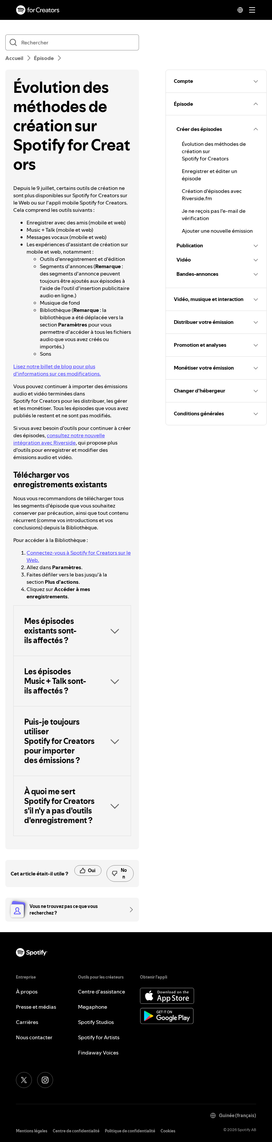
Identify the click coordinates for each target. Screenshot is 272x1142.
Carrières (27, 1022)
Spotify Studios (96, 1022)
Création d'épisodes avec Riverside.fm (212, 194)
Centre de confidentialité (76, 1131)
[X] (24, 1080)
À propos (26, 991)
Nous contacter (34, 1037)
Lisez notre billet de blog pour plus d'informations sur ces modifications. (57, 370)
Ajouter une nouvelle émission (217, 230)
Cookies (168, 1131)
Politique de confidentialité (130, 1131)
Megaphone (92, 1006)
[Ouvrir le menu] (252, 10)
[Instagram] (45, 1080)
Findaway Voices (98, 1052)
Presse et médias (36, 1006)
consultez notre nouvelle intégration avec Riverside (59, 439)
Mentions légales (31, 1131)
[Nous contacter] (129, 910)
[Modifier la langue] (240, 10)
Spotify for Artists (98, 1037)
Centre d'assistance (101, 991)
